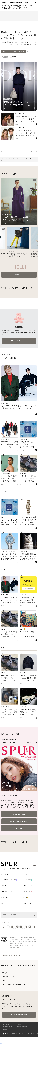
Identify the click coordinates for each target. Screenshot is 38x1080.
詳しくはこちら (19, 8)
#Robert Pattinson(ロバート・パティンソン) (13, 52)
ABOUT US (6, 1024)
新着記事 (5, 57)
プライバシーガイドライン (9, 1027)
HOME (3, 159)
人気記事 (13, 57)
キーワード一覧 (10, 159)
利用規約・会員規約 (22, 1027)
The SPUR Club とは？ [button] (19, 341)
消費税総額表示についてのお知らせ (10, 956)
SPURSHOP (6, 1029)
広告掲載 (19, 1024)
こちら (17, 947)
